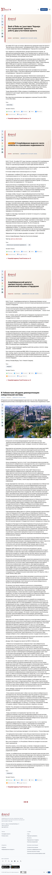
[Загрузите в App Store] (6, 867)
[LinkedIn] (18, 861)
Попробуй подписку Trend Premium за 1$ (19, 118)
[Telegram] (15, 861)
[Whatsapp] (3, 861)
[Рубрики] (49, 9)
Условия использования (32, 847)
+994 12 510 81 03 (5, 825)
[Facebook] (6, 861)
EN (44, 872)
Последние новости (6, 833)
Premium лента (5, 835)
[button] (2, 15)
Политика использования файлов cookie (36, 853)
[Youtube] (12, 861)
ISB (29, 244)
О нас (28, 833)
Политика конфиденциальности (34, 849)
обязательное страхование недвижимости (16, 244)
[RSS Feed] (21, 861)
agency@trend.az (5, 827)
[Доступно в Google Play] (15, 867)
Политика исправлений (32, 841)
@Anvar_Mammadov (16, 239)
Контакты (29, 837)
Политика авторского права (33, 851)
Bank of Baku (9, 104)
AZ (46, 872)
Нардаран (9, 366)
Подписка (4, 847)
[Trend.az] (6, 9)
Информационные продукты (8, 849)
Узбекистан (9, 773)
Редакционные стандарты (33, 839)
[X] (9, 861)
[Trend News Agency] (5, 814)
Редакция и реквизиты (32, 835)
